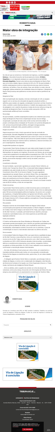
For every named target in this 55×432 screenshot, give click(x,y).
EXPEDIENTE (19, 398)
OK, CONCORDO (27, 429)
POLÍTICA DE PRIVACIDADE (31, 398)
